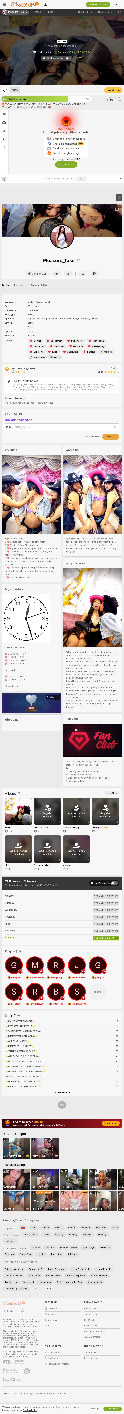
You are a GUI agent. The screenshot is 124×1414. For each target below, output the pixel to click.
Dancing (91, 352)
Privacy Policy (91, 1309)
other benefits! (72, 159)
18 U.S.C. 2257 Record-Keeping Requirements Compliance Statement (35, 1394)
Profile (5, 285)
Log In (116, 4)
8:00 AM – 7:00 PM (72, 52)
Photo (57, 357)
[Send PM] (94, 273)
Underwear (72, 352)
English (10, 1311)
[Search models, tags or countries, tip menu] (119, 12)
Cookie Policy (30, 1410)
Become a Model (52, 1353)
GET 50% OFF (111, 1123)
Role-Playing (98, 346)
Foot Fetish (98, 341)
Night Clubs (39, 357)
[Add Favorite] (5, 90)
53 (97, 831)
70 (10, 831)
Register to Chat (66, 164)
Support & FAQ (91, 1353)
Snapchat (52, 1320)
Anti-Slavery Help (92, 1337)
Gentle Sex (39, 346)
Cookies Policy (91, 1326)
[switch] (114, 883)
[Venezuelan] (22, 1227)
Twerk (55, 352)
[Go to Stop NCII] (12, 1380)
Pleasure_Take (12, 1220)
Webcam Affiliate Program (57, 1364)
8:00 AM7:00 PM (104, 896)
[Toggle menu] (4, 4)
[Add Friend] (82, 273)
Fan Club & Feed (39, 285)
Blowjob (37, 341)
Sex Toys (38, 352)
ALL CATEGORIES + (44, 1288)
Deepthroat (56, 341)
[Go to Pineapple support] (27, 1371)
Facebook (52, 1309)
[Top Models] (45, 4)
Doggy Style (77, 341)
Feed (50, 11)
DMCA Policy (90, 1320)
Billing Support (91, 1358)
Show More (60, 1092)
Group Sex (59, 346)
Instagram (52, 1314)
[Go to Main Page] (25, 4)
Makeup (108, 352)
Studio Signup (51, 1358)
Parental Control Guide (94, 1331)
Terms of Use (90, 1314)
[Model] (119, 197)
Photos (38, 11)
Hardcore (78, 346)
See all (110, 793)
